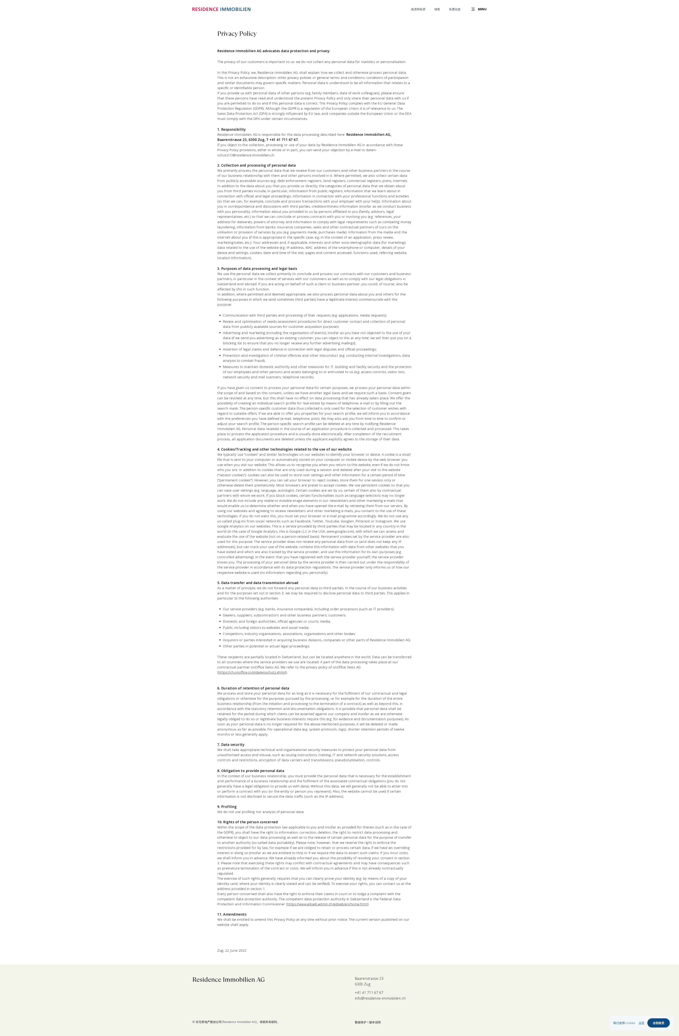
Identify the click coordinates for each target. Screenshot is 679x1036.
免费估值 (454, 9)
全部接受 (658, 1023)
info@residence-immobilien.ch (380, 998)
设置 (642, 1023)
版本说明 (375, 1022)
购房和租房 (418, 9)
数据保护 (360, 1022)
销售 (437, 9)
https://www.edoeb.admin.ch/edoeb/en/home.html (327, 904)
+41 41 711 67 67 (369, 992)
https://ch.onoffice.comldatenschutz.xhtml (252, 672)
